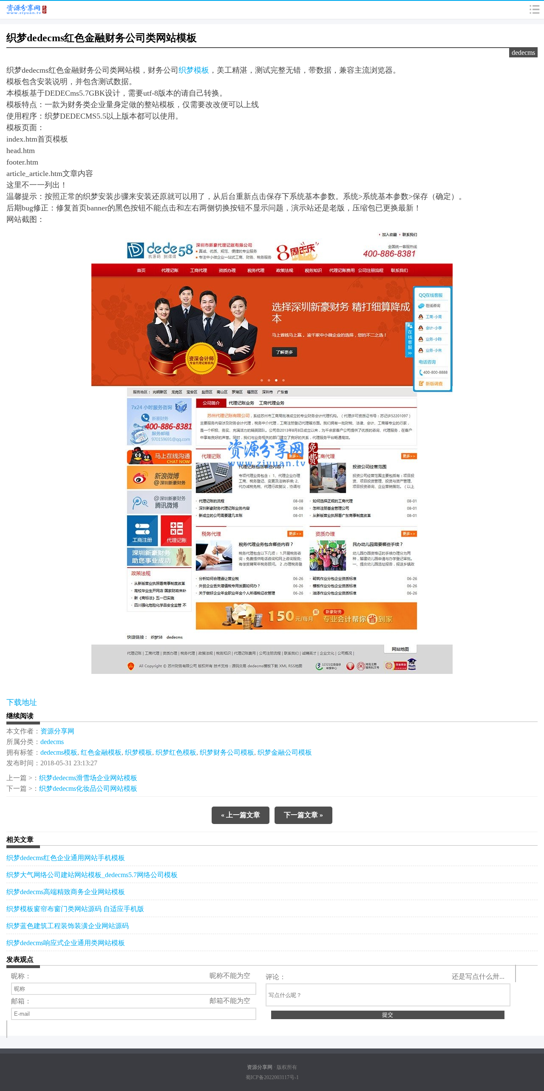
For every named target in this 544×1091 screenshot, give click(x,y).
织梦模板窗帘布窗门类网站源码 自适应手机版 (75, 908)
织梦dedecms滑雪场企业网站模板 (88, 777)
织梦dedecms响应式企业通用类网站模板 (65, 942)
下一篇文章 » (303, 814)
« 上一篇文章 (240, 814)
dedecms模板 (58, 752)
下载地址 (21, 702)
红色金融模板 (101, 752)
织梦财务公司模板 (227, 752)
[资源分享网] (26, 10)
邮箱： (21, 1001)
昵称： (21, 976)
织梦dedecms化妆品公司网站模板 (88, 788)
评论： (276, 976)
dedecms (523, 52)
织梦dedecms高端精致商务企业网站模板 (65, 891)
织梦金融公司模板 (285, 752)
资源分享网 (57, 731)
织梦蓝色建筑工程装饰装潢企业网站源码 (67, 925)
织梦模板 (193, 70)
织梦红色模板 (176, 752)
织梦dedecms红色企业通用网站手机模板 (65, 857)
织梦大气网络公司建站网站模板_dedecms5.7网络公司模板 (92, 874)
